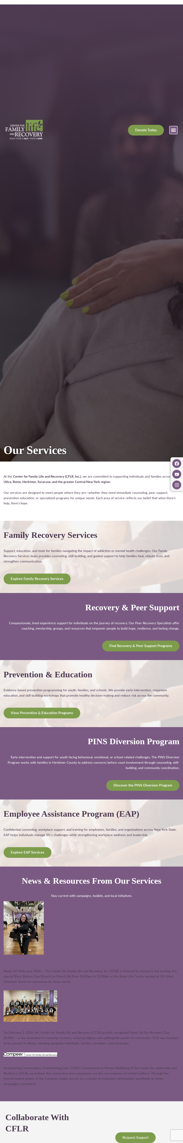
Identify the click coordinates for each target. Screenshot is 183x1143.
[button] (173, 130)
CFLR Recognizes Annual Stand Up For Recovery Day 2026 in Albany (68, 1024)
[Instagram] (176, 484)
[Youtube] (176, 474)
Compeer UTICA (19, 1059)
